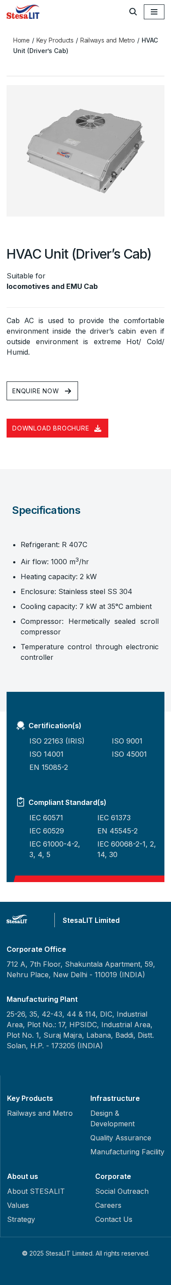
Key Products (55, 40)
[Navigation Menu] (154, 11)
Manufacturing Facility (127, 1151)
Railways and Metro (107, 40)
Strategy (21, 1219)
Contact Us (113, 1219)
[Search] (133, 11)
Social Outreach (122, 1191)
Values (18, 1205)
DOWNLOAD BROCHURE (50, 428)
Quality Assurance (120, 1137)
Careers (108, 1205)
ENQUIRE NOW (35, 391)
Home (21, 40)
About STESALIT (36, 1191)
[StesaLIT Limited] (24, 11)
